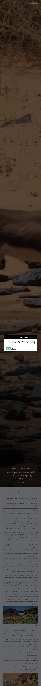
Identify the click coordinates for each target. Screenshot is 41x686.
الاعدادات (13, 348)
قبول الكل (8, 348)
